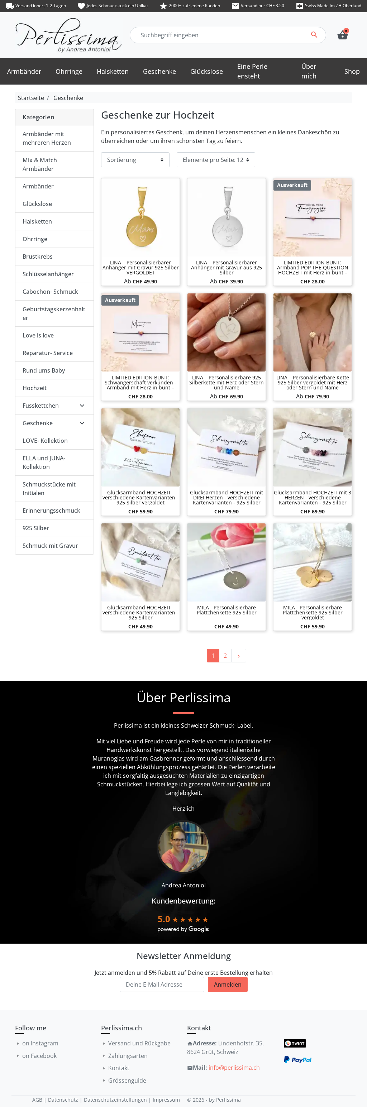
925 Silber (36, 528)
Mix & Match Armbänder (40, 164)
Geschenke (68, 98)
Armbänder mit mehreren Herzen (47, 138)
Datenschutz (63, 1099)
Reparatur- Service (48, 353)
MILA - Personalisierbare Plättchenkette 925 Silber (227, 610)
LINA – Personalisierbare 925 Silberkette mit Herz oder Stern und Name (226, 382)
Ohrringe (35, 239)
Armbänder (38, 186)
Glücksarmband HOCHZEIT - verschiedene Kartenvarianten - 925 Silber (140, 612)
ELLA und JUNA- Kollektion (44, 462)
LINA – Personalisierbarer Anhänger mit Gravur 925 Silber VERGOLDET (141, 267)
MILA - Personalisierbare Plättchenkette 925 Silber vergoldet (313, 612)
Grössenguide (127, 1080)
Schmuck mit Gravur (50, 546)
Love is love (38, 335)
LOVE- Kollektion (45, 441)
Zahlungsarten (128, 1056)
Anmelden (228, 984)
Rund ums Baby (44, 370)
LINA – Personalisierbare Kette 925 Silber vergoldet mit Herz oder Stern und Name (312, 382)
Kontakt (118, 1068)
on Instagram (40, 1043)
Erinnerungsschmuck (51, 510)
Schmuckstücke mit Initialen (49, 488)
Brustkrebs (38, 256)
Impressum (166, 1099)
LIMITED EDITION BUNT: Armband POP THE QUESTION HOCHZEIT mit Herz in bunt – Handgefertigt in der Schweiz (312, 270)
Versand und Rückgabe (139, 1043)
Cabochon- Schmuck (50, 292)
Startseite (31, 98)
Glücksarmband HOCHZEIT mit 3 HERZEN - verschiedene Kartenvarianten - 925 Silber (312, 497)
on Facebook (39, 1056)
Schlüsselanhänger (48, 274)
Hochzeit (35, 388)
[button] (342, 35)
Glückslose (37, 204)
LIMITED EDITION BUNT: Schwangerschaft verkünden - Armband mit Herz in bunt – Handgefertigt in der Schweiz (140, 385)
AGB (37, 1099)
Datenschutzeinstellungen (115, 1099)
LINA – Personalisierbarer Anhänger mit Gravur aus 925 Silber (226, 267)
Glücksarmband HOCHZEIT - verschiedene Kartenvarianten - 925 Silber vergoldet (140, 497)
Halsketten (37, 221)
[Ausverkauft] (312, 217)
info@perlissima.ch (234, 1068)
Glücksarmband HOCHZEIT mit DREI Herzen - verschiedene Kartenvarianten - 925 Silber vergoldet (226, 500)
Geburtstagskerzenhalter (54, 313)
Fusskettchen (41, 405)
